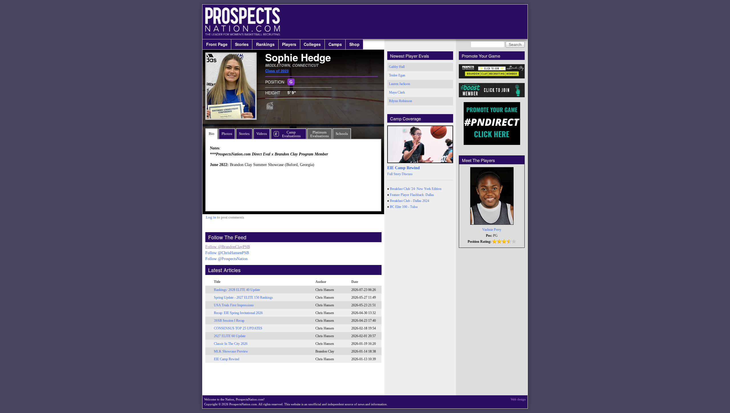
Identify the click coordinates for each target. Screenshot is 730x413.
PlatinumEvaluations (319, 134)
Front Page (217, 44)
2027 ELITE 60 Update (230, 336)
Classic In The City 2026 (231, 344)
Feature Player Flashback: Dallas (412, 195)
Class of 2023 (277, 70)
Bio (211, 133)
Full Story (394, 174)
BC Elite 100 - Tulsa (403, 207)
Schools (342, 133)
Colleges (312, 44)
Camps (335, 44)
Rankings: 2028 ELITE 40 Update (237, 290)
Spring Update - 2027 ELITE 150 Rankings (243, 297)
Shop (354, 44)
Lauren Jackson (399, 84)
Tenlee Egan (397, 75)
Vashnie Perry (491, 230)
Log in (211, 217)
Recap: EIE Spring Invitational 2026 (238, 313)
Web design (518, 399)
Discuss (407, 174)
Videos (261, 133)
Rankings (265, 44)
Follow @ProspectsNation (226, 259)
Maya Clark (397, 92)
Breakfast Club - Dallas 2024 (409, 201)
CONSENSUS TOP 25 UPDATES (238, 328)
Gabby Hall (397, 67)
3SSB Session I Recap (229, 321)
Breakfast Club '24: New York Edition (415, 189)
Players (289, 44)
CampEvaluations (291, 134)
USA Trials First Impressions (234, 305)
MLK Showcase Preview (231, 351)
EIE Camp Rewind (226, 359)
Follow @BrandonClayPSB (227, 247)
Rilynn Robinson (400, 101)
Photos (227, 133)
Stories (242, 44)
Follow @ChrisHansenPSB (227, 253)
